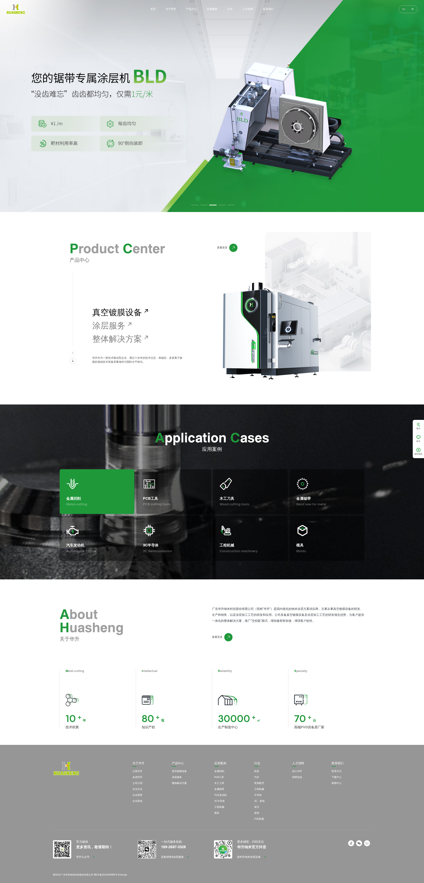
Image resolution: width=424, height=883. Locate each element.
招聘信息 (297, 777)
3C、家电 (259, 801)
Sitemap (122, 874)
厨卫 (256, 806)
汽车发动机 (220, 795)
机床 (256, 771)
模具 (216, 812)
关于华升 (138, 763)
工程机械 (219, 806)
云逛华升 (137, 771)
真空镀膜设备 (179, 771)
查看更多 (222, 247)
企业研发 (137, 801)
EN (403, 9)
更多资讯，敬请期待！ (94, 846)
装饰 (256, 812)
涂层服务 (177, 777)
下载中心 (337, 777)
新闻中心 (337, 783)
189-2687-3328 (173, 846)
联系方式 (337, 771)
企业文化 (137, 789)
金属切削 (219, 771)
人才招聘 (298, 763)
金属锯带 (219, 789)
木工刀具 (219, 783)
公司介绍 (137, 783)
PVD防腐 (259, 818)
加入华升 (297, 771)
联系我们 (338, 763)
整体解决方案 (179, 783)
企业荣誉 (137, 795)
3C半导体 (219, 801)
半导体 (258, 795)
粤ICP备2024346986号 (105, 874)
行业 (257, 763)
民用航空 (259, 783)
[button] (73, 361)
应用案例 (220, 763)
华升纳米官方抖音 (251, 846)
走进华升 (137, 777)
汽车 (256, 777)
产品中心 (178, 763)
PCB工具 (219, 777)
